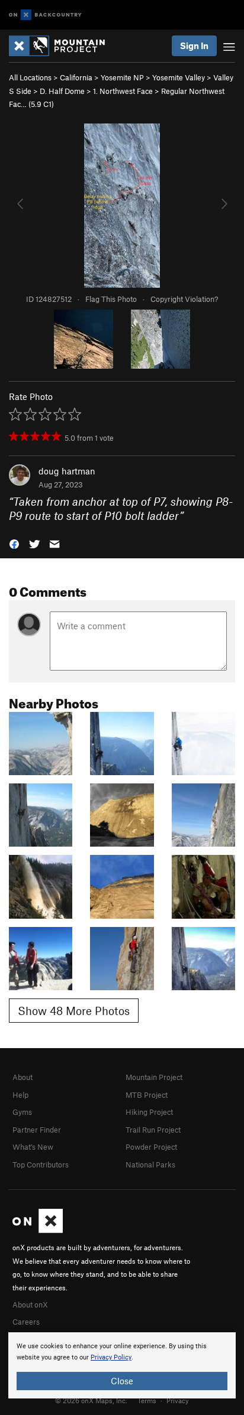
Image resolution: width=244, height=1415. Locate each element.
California (76, 77)
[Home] (63, 45)
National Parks (150, 1164)
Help (20, 1095)
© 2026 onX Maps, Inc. (91, 1400)
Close (122, 1380)
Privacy (177, 1400)
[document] (122, 1365)
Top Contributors (40, 1164)
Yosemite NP (122, 77)
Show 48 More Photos (74, 1010)
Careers (26, 1321)
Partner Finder (36, 1129)
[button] (14, 543)
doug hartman (66, 471)
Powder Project (151, 1146)
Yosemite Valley (178, 77)
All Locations (30, 77)
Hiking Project (149, 1112)
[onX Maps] (37, 1230)
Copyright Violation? (184, 299)
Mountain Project (154, 1077)
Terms (146, 1400)
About (22, 1077)
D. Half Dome (62, 91)
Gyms (22, 1112)
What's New (32, 1146)
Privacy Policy (111, 1357)
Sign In (194, 45)
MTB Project (147, 1095)
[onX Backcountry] (45, 15)
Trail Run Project (153, 1129)
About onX (30, 1304)
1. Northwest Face (123, 91)
